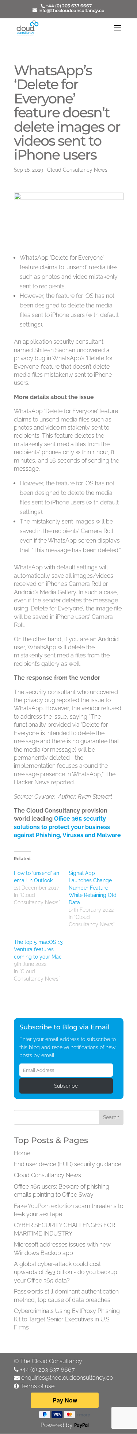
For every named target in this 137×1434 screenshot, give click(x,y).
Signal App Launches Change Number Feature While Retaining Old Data (93, 887)
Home (22, 1153)
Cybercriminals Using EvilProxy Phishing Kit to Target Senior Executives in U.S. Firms (67, 1319)
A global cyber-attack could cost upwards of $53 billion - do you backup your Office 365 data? (65, 1272)
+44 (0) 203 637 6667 (47, 1369)
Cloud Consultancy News (77, 170)
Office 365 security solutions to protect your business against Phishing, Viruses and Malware (67, 827)
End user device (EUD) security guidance (67, 1164)
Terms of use (37, 1386)
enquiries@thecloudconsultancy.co (67, 1377)
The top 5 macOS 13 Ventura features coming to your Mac (38, 949)
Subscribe (66, 1086)
